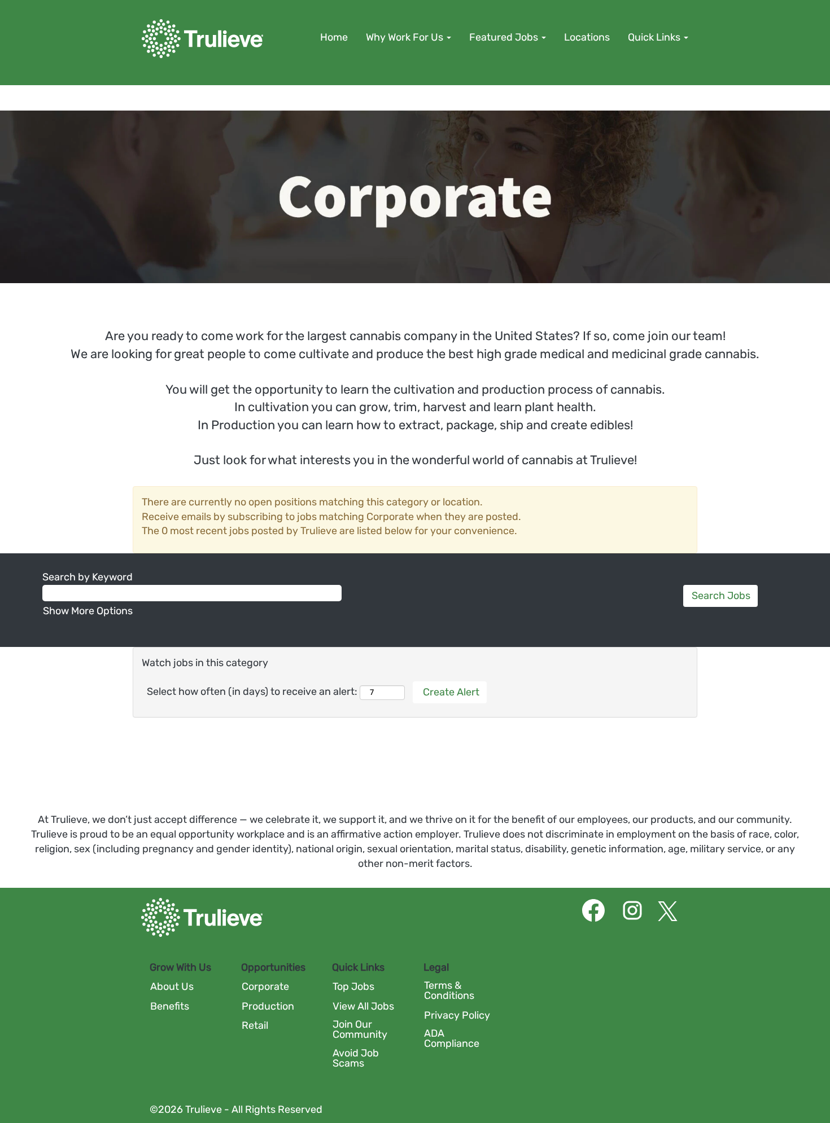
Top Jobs (353, 986)
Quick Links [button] (655, 37)
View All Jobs (363, 1006)
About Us (172, 986)
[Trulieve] (202, 38)
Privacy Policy (457, 1015)
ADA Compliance (451, 1038)
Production (268, 1006)
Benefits (169, 1006)
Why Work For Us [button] (405, 37)
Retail (255, 1025)
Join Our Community (360, 1029)
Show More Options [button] (88, 611)
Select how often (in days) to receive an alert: (252, 691)
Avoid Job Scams (356, 1058)
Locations (587, 37)
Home (334, 37)
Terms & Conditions (449, 990)
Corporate (265, 986)
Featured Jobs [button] (504, 37)
